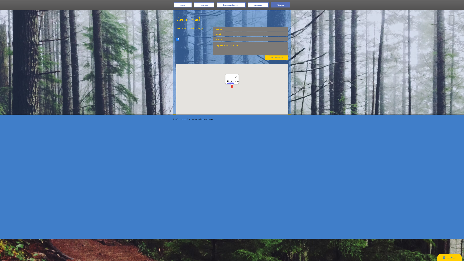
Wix (211, 119)
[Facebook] (177, 39)
